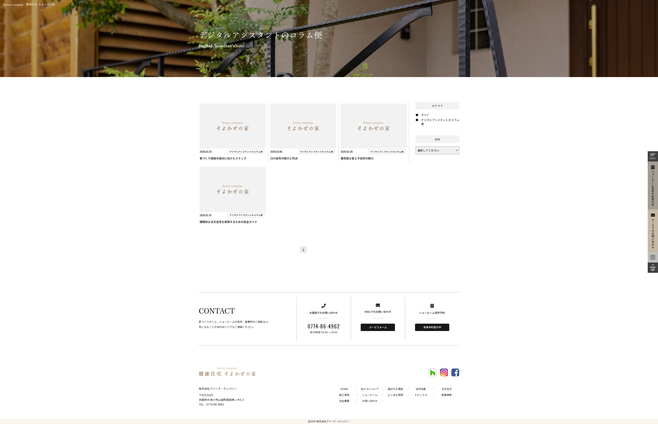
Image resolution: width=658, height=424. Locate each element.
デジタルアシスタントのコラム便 (440, 122)
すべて (425, 115)
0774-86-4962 (324, 326)
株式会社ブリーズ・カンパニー (333, 421)
